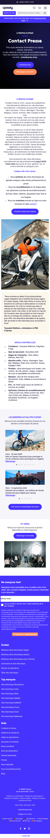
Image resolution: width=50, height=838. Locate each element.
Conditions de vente (25, 800)
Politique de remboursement (34, 796)
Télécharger (10, 461)
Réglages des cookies (25, 814)
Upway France (25, 784)
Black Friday (19, 805)
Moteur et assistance (10, 668)
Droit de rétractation (9, 751)
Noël (33, 805)
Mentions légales (25, 798)
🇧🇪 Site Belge (18, 818)
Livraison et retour (8, 728)
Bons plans (27, 805)
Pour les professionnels (11, 769)
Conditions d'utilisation (11, 798)
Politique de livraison (38, 798)
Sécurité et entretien (10, 742)
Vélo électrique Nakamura (11, 716)
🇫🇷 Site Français (7, 818)
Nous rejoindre (7, 765)
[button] (16, 465)
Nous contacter (7, 746)
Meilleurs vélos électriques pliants (15, 655)
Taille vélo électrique (9, 673)
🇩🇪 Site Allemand (29, 818)
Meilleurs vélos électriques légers (15, 650)
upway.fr (33, 204)
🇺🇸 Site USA (26, 821)
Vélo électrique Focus (10, 707)
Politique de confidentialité (15, 796)
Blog (3, 774)
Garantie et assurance (10, 733)
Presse (4, 760)
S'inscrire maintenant (25, 634)
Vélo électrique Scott (10, 712)
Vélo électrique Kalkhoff (11, 703)
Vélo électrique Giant (9, 694)
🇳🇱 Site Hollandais (42, 818)
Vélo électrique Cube (9, 689)
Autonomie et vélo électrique (13, 664)
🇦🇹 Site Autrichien (15, 821)
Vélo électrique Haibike (10, 698)
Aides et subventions (10, 737)
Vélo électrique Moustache (12, 685)
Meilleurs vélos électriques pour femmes (18, 659)
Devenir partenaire (8, 756)
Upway (28, 789)
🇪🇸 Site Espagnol (36, 821)
